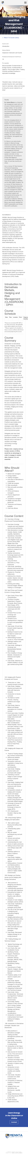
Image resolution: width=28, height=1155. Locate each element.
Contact (14, 1122)
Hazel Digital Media (17, 1152)
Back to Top (25, 1152)
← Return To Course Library (10, 37)
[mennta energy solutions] (14, 1137)
